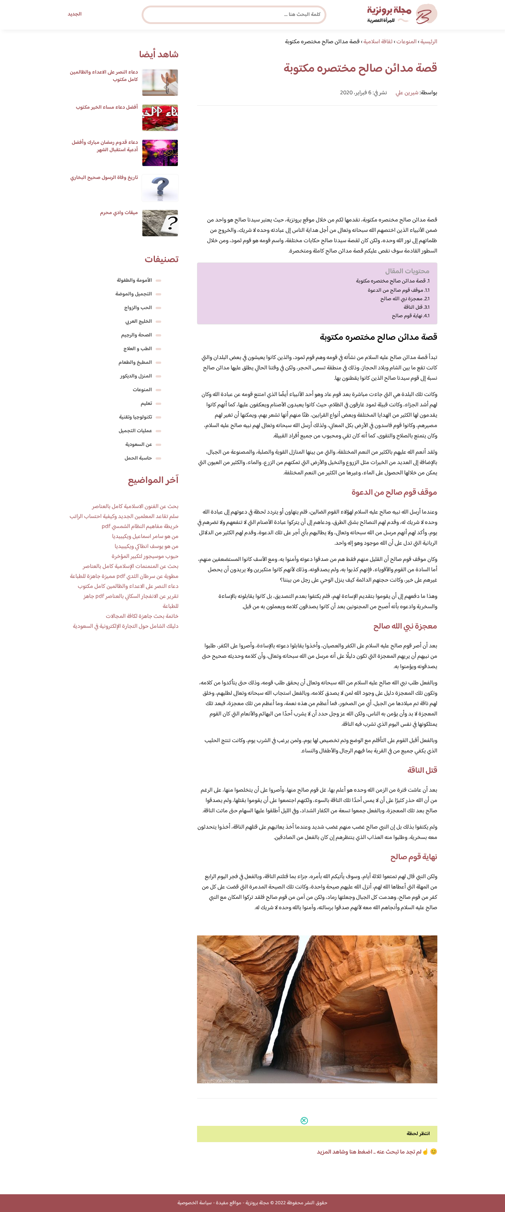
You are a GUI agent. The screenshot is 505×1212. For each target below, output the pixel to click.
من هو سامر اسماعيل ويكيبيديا (145, 537)
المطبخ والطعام (135, 362)
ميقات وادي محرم (119, 213)
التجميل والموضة (133, 294)
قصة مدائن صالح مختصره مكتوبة (391, 281)
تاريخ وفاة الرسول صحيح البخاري (104, 177)
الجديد (75, 14)
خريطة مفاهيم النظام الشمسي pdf (140, 527)
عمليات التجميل (135, 431)
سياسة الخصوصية (194, 1203)
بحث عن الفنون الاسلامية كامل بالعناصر (135, 507)
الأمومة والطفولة (134, 280)
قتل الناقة (413, 307)
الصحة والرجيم (136, 335)
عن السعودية (138, 444)
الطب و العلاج (137, 349)
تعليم (146, 403)
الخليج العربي (138, 321)
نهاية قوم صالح (407, 316)
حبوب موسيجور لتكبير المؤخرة (145, 557)
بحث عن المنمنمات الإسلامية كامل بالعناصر (131, 567)
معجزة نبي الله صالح (401, 299)
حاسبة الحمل (138, 458)
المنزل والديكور (136, 376)
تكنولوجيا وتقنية (135, 417)
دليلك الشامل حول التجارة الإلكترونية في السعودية (126, 627)
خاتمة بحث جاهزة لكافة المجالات (142, 617)
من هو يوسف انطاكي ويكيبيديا (147, 547)
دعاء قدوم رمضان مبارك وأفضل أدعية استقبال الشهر (105, 146)
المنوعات (142, 390)
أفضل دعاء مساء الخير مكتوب (107, 107)
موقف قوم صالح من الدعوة (395, 290)
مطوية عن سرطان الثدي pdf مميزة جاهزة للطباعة (124, 577)
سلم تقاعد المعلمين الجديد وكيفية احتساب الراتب (124, 517)
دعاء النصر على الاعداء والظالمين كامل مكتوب (104, 76)
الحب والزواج (138, 308)
